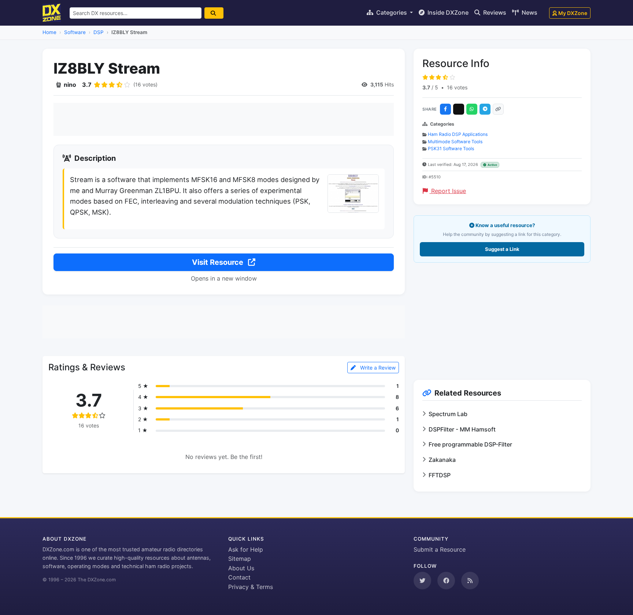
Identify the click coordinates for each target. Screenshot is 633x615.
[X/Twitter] (458, 109)
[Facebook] (445, 109)
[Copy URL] (498, 109)
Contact (239, 577)
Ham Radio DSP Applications (458, 134)
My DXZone (572, 13)
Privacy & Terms (250, 586)
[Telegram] (485, 109)
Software (75, 32)
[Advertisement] (223, 119)
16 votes (457, 87)
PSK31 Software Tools (451, 148)
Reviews (494, 12)
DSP (98, 32)
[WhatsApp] (471, 109)
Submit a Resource (440, 549)
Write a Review (377, 367)
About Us (241, 568)
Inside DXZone (447, 12)
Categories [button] (391, 12)
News (528, 12)
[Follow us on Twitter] (422, 580)
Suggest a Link (502, 249)
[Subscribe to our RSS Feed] (470, 580)
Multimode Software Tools (455, 141)
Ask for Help (245, 549)
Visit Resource (218, 262)
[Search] (213, 13)
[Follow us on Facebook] (446, 580)
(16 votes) (145, 84)
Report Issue (447, 190)
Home (49, 32)
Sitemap (239, 558)
